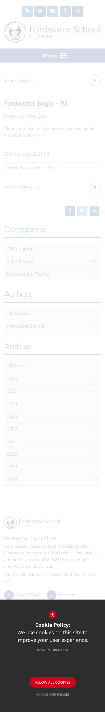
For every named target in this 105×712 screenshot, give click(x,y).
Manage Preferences (52, 694)
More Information (52, 650)
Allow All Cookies (52, 682)
